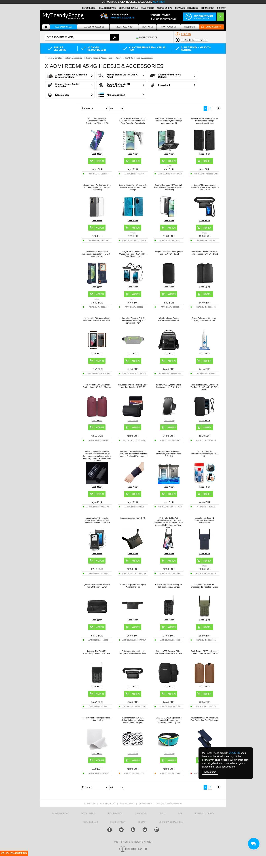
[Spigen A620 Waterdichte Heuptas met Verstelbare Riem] (133, 682)
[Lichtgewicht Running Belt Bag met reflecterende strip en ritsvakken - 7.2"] (133, 349)
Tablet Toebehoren (124, 27)
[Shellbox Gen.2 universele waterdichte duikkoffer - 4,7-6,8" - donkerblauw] (97, 283)
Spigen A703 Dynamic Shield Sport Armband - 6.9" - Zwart (168, 386)
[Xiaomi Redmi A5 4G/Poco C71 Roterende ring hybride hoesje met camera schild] (169, 150)
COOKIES (234, 752)
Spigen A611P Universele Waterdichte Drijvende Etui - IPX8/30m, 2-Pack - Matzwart (97, 520)
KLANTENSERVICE (107, 8)
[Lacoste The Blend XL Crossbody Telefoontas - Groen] (204, 616)
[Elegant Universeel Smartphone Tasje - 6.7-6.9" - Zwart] (169, 283)
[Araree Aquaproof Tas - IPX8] (133, 549)
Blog (162, 813)
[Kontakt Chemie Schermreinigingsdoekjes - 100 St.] (204, 483)
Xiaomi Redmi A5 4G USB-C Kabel (122, 75)
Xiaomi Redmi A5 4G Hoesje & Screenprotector (71, 75)
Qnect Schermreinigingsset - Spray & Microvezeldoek (204, 319)
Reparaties (147, 27)
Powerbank (164, 85)
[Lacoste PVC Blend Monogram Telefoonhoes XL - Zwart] (169, 616)
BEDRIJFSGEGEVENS (128, 8)
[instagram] (156, 829)
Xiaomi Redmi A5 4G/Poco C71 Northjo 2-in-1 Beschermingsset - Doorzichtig (168, 187)
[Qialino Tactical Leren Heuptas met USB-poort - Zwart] (97, 616)
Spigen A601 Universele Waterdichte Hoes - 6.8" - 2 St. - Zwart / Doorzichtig (133, 253)
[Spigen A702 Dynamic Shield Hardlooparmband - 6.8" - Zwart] (169, 682)
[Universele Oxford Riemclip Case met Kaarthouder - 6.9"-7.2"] (133, 416)
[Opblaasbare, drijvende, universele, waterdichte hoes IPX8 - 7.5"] (169, 483)
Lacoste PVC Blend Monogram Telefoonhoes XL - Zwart (168, 585)
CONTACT (142, 822)
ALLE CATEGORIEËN (63, 27)
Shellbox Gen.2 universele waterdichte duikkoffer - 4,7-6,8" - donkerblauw (97, 253)
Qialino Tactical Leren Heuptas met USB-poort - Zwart (97, 585)
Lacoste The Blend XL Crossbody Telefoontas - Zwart (97, 652)
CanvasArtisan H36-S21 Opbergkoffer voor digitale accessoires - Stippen (132, 720)
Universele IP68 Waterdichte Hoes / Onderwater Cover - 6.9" (97, 319)
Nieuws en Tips (164, 8)
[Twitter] (121, 829)
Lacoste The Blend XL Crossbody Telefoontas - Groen (204, 585)
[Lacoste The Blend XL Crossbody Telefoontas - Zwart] (97, 682)
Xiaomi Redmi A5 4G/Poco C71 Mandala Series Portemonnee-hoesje (132, 187)
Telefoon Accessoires (93, 27)
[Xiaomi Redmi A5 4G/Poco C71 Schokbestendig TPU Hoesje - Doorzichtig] (97, 216)
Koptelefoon (62, 95)
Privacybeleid (90, 822)
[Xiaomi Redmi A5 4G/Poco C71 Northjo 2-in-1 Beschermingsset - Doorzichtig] (169, 216)
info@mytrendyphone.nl (169, 803)
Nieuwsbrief (207, 8)
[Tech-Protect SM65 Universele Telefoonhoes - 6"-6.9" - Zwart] (204, 283)
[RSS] (133, 829)
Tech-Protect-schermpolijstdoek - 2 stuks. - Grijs (97, 719)
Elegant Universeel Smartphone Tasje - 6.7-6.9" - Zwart (169, 252)
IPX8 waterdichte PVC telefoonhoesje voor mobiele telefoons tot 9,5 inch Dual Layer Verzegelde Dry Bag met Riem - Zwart (169, 522)
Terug (49, 58)
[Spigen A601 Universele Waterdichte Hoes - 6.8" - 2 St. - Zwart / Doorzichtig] (133, 283)
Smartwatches (168, 27)
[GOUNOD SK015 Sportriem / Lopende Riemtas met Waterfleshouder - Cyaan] (169, 749)
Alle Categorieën (116, 95)
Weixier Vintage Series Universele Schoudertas (168, 319)
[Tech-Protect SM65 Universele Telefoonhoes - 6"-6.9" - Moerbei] (97, 416)
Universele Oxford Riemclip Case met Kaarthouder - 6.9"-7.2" (132, 386)
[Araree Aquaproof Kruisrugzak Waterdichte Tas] (133, 616)
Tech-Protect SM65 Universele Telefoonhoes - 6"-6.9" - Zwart (204, 252)
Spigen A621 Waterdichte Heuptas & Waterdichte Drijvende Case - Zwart (204, 187)
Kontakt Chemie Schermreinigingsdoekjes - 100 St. (204, 453)
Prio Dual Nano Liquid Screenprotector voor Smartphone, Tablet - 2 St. (97, 120)
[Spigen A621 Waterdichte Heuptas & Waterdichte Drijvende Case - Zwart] (204, 216)
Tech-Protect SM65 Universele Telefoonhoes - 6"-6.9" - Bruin (204, 652)
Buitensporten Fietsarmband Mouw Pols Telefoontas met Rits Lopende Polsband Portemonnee (133, 453)
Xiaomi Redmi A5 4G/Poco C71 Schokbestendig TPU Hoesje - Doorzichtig (97, 187)
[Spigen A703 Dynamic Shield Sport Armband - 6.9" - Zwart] (169, 416)
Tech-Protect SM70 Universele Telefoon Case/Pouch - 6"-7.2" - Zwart (204, 387)
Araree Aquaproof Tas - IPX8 (132, 518)
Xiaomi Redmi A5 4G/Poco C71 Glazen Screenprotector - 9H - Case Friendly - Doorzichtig (132, 120)
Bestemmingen (117, 822)
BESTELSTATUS (161, 15)
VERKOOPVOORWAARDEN (171, 822)
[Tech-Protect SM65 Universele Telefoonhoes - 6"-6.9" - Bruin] (204, 682)
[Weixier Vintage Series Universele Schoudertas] (169, 349)
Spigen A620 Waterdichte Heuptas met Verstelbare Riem (132, 652)
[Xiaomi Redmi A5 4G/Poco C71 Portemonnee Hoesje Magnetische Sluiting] (204, 150)
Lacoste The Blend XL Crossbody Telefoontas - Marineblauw (204, 520)
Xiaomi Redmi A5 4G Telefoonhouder (118, 85)
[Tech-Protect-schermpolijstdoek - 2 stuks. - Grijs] (97, 749)
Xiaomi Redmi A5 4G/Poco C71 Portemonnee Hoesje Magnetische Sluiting (204, 120)
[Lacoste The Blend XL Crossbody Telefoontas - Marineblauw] (204, 549)
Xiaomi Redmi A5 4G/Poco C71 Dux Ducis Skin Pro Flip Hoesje (204, 719)
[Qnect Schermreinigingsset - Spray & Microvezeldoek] (204, 349)
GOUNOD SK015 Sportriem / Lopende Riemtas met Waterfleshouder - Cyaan (168, 720)
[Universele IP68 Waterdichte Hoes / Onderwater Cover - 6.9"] (97, 349)
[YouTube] (145, 829)
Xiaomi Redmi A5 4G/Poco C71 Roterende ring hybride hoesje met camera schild (168, 120)
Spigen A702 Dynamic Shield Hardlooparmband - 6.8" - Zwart (169, 652)
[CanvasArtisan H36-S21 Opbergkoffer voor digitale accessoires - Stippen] (133, 749)
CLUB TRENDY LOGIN (164, 19)
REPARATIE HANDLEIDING (186, 8)
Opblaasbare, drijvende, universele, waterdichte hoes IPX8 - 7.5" (168, 453)
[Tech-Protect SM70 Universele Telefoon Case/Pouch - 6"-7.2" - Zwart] (204, 416)
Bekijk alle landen (204, 813)
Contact (221, 8)
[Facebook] (109, 829)
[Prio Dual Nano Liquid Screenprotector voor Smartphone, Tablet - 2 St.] (97, 150)
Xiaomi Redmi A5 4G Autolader (67, 85)
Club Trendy (147, 8)
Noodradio (189, 27)
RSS (180, 813)
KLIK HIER (158, 2)
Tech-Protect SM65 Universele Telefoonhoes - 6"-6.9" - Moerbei (97, 386)
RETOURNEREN (89, 8)
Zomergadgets (213, 27)
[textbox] (82, 37)
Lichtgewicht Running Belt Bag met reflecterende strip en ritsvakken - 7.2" (133, 320)
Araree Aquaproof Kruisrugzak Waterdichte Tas (132, 585)
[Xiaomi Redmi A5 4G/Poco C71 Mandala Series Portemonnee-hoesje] (133, 216)
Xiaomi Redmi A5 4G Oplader (169, 75)
